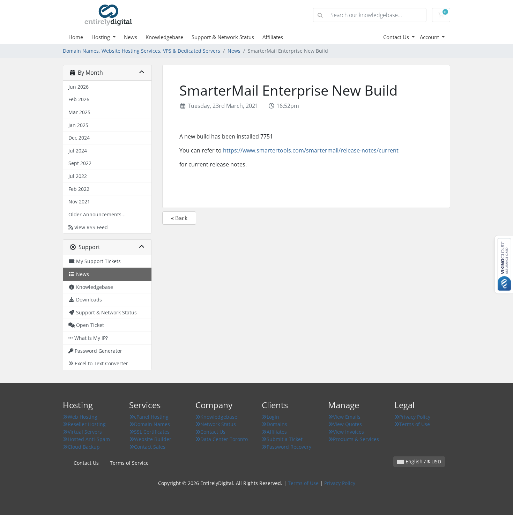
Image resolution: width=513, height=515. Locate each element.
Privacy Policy (414, 416)
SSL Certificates (152, 431)
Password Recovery (289, 446)
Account (430, 36)
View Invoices (348, 431)
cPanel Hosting (151, 416)
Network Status (218, 424)
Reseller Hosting (87, 424)
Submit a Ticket (285, 439)
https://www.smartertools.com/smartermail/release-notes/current (311, 150)
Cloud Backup (84, 446)
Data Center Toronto (224, 439)
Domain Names (152, 424)
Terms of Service (129, 463)
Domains (277, 424)
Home (75, 36)
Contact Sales (149, 446)
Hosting (101, 36)
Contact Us (396, 36)
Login (273, 416)
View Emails (346, 416)
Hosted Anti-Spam (89, 439)
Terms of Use (414, 424)
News (130, 36)
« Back (179, 218)
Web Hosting (82, 416)
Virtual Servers (85, 431)
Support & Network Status (223, 36)
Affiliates (272, 36)
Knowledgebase (164, 36)
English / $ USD (422, 461)
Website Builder (152, 439)
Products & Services (356, 439)
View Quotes (347, 424)
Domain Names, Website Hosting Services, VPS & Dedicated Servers (141, 50)
